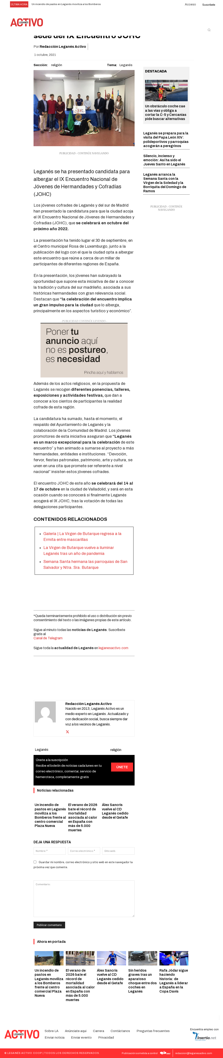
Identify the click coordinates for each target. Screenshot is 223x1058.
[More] (184, 46)
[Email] (164, 46)
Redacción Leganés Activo (63, 46)
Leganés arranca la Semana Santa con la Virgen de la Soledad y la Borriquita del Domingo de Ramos (164, 183)
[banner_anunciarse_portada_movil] (84, 350)
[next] (116, 4)
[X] (144, 46)
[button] (209, 30)
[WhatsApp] (154, 46)
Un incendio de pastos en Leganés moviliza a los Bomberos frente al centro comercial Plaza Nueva (49, 983)
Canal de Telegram (48, 638)
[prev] (109, 4)
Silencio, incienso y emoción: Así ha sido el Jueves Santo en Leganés (164, 160)
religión (56, 65)
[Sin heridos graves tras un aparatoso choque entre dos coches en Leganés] (142, 958)
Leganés (125, 65)
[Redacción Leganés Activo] (50, 718)
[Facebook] (134, 46)
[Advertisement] (84, 591)
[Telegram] (174, 46)
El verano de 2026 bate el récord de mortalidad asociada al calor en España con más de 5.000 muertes (82, 817)
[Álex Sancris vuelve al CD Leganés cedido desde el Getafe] (111, 958)
